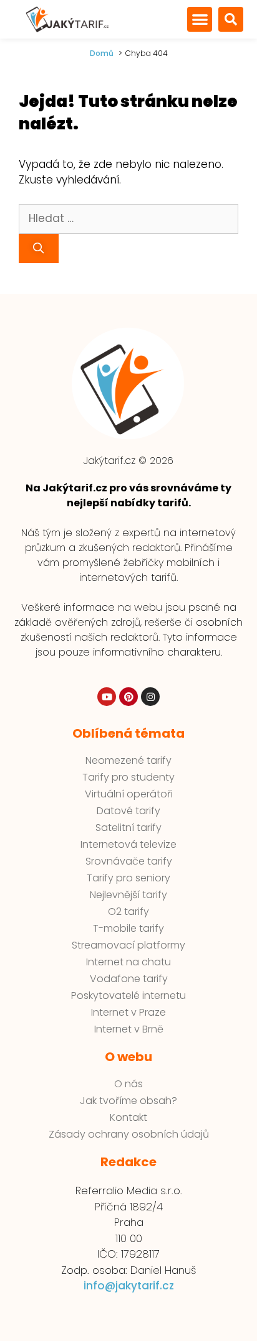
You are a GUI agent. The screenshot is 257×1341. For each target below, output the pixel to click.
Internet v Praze (128, 1012)
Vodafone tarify (129, 979)
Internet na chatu (128, 962)
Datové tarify (128, 811)
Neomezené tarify (128, 760)
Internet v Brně (128, 1029)
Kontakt (128, 1117)
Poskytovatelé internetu (128, 996)
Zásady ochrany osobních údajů (129, 1134)
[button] (199, 19)
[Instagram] (150, 696)
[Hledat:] (128, 218)
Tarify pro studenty (128, 777)
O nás (128, 1084)
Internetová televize (128, 844)
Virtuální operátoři (129, 794)
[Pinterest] (128, 696)
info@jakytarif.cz (129, 1285)
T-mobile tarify (128, 928)
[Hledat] (39, 249)
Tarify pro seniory (128, 878)
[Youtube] (106, 696)
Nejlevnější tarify (128, 895)
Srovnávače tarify (128, 861)
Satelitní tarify (128, 828)
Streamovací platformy (128, 945)
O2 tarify (128, 912)
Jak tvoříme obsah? (128, 1101)
